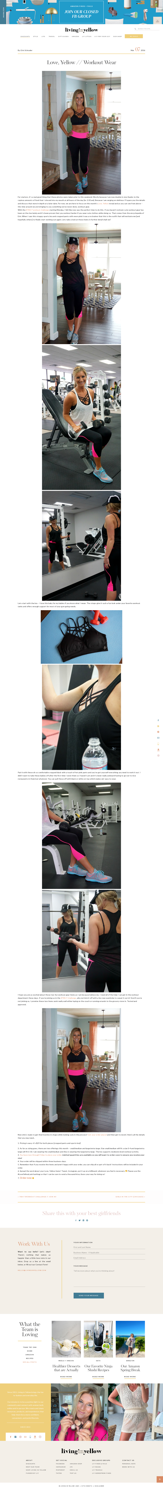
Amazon (130, 1360)
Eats (98, 1360)
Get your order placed (97, 1135)
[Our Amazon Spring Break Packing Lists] (130, 1339)
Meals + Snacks (66, 1360)
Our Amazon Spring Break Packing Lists (130, 1370)
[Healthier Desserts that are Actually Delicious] (66, 1339)
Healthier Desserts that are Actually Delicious (66, 1370)
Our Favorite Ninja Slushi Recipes (98, 1368)
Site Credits (86, 1486)
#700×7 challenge (68, 998)
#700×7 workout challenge (37, 210)
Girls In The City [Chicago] (130, 1197)
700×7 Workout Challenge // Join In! (38, 1197)
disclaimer (99, 1486)
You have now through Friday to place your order (41, 1155)
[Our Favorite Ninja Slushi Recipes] (98, 1339)
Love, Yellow (103, 203)
